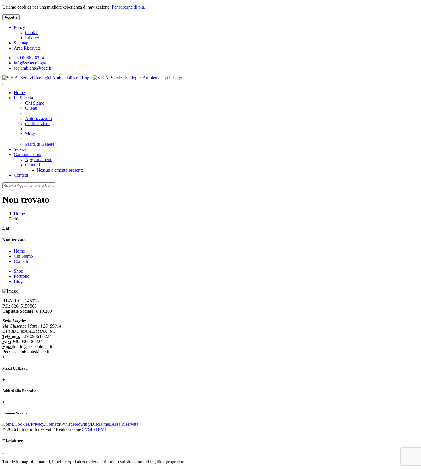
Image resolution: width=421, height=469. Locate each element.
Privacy (32, 37)
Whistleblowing (75, 424)
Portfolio (21, 276)
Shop (18, 271)
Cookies (22, 424)
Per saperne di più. (128, 7)
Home (19, 213)
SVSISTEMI (94, 429)
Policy (19, 27)
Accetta (11, 17)
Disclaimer (100, 424)
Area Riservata (27, 48)
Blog (18, 281)
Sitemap (21, 42)
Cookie (31, 32)
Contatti (21, 261)
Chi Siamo (23, 256)
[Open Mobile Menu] (4, 84)
